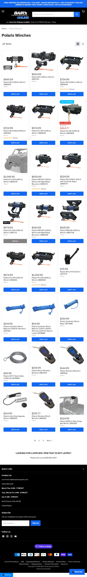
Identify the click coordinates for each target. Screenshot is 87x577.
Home (4, 29)
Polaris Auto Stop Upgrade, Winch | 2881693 (14, 417)
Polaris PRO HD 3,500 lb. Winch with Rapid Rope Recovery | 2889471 (41, 181)
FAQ (22, 562)
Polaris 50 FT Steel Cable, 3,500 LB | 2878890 (14, 377)
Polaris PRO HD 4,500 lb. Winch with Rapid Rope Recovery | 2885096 (41, 232)
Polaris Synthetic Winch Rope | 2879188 (69, 322)
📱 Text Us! (77, 572)
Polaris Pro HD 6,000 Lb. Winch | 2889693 (41, 279)
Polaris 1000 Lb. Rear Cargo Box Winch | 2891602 (71, 422)
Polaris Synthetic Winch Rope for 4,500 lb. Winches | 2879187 (15, 328)
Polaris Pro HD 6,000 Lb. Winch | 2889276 (13, 180)
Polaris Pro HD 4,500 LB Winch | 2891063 (13, 279)
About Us (64, 564)
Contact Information (52, 564)
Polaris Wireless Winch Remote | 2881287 (41, 417)
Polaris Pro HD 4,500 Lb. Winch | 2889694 (41, 132)
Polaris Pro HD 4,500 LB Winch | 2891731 (13, 231)
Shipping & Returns (33, 562)
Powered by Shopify (44, 569)
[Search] (77, 14)
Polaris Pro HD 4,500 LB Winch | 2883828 (69, 132)
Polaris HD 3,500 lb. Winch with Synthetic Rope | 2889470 (70, 181)
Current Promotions (12, 562)
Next (49, 441)
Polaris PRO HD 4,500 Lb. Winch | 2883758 (70, 231)
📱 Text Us (6, 575)
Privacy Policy (61, 562)
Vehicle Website (48, 562)
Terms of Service (74, 562)
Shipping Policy (36, 564)
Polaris (6, 86)
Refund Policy (24, 564)
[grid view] (77, 43)
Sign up (35, 523)
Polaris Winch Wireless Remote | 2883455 (41, 372)
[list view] (82, 43)
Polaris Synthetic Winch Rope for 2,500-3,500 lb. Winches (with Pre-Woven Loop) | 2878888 (42, 329)
